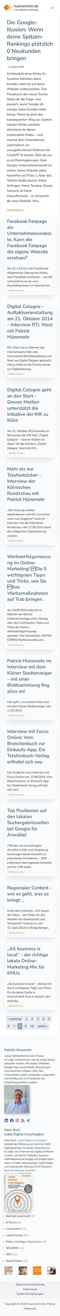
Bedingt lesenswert (18, 1216)
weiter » (43, 1026)
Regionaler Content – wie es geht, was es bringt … (29, 894)
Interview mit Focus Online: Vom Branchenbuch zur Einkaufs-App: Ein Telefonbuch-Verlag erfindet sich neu (28, 746)
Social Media (14, 1261)
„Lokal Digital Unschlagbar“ (32, 1140)
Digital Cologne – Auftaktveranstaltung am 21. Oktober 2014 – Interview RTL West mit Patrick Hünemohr (30, 321)
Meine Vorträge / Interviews (23, 1242)
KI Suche (11, 1222)
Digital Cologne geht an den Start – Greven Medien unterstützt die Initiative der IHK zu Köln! (29, 405)
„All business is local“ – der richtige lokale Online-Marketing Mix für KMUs (27, 961)
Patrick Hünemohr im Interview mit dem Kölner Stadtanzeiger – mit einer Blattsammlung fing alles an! (29, 676)
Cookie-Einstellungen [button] (30, 1294)
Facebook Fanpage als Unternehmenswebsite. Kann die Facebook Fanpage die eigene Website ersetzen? (29, 239)
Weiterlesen (15, 210)
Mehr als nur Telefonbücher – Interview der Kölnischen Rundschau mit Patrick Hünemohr (26, 484)
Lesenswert (13, 1229)
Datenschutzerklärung (30, 1284)
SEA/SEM (12, 1248)
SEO (9, 1254)
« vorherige (15, 1019)
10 (32, 1026)
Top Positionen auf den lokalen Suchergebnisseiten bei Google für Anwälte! (28, 822)
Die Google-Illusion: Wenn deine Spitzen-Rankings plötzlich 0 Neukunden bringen (30, 40)
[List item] (6, 1120)
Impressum (30, 1289)
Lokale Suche (14, 1235)
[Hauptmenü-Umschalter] (53, 8)
